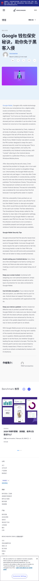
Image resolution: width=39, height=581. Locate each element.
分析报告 (4, 525)
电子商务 (4, 548)
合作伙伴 (4, 468)
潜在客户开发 (5, 522)
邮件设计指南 (5, 499)
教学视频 (4, 501)
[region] (19, 568)
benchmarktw (11, 438)
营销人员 (4, 546)
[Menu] (4, 10)
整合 (3, 527)
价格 (3, 530)
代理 (3, 554)
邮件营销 (4, 514)
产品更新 (4, 470)
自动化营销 (5, 517)
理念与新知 (5, 30)
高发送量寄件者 (6, 543)
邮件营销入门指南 (7, 493)
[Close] (37, 559)
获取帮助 (5, 483)
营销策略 (6, 428)
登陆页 (4, 519)
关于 (3, 465)
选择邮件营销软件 (7, 496)
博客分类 (31, 20)
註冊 (35, 10)
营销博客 (4, 504)
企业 (3, 540)
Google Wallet (7, 105)
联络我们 (4, 473)
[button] (29, 389)
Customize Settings (19, 576)
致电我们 (5, 480)
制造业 (4, 551)
